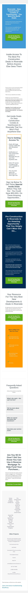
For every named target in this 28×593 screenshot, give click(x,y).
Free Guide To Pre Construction (17, 511)
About (10, 499)
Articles (17, 508)
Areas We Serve (10, 515)
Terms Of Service (17, 506)
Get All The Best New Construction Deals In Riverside (14, 204)
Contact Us (10, 502)
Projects (10, 501)
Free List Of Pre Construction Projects (10, 526)
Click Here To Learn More (14, 484)
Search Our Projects (10, 518)
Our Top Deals (10, 521)
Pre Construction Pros (17, 500)
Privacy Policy (17, 503)
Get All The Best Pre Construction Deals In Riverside (14, 37)
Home (10, 498)
